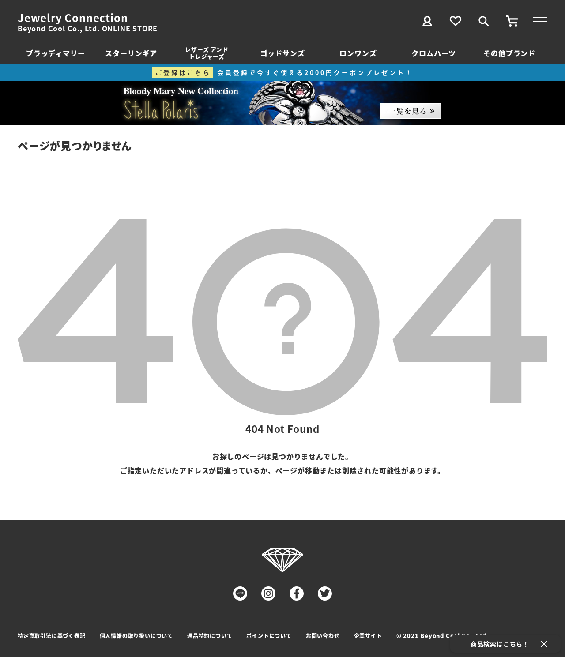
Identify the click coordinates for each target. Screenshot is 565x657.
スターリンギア (131, 53)
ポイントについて (268, 635)
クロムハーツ (433, 53)
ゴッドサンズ (282, 53)
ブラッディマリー (55, 53)
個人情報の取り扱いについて (136, 635)
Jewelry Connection (73, 17)
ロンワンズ (358, 53)
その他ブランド (509, 53)
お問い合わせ (323, 635)
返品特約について (209, 635)
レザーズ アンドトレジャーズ (206, 52)
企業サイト (368, 635)
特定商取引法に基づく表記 (52, 635)
